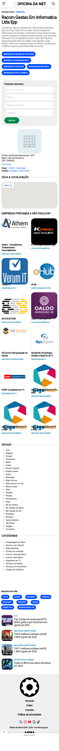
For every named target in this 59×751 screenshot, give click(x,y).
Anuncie (29, 700)
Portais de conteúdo (14, 551)
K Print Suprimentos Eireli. (43, 244)
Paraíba (9, 492)
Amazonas (10, 459)
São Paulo (6, 164)
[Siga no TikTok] (38, 722)
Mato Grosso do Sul (14, 483)
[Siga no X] (21, 722)
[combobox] (29, 97)
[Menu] (5, 4)
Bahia (8, 462)
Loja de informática (14, 557)
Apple (5, 597)
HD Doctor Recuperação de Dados (15, 354)
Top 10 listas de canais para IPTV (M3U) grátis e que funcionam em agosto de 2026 (30, 622)
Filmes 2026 (7, 607)
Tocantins (10, 529)
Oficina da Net (8, 12)
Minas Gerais (11, 486)
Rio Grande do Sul (13, 511)
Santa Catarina (12, 520)
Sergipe (9, 526)
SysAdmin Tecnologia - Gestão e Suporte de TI (42, 354)
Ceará (8, 465)
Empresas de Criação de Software (19, 54)
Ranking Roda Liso (26, 607)
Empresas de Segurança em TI (16, 60)
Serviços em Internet (15, 545)
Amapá (9, 456)
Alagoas (9, 453)
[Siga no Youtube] (29, 722)
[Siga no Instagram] (25, 722)
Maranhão (10, 477)
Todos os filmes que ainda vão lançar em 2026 (32, 664)
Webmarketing (12, 548)
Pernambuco (11, 498)
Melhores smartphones (25, 631)
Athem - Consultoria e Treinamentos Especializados (12, 247)
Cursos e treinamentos (16, 554)
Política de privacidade (29, 714)
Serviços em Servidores (16, 566)
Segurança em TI (13, 560)
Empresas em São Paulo (39, 66)
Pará (8, 489)
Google (17, 597)
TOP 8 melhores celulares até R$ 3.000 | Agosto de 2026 (30, 635)
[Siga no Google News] (34, 722)
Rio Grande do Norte (15, 508)
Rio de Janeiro (12, 505)
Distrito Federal (12, 468)
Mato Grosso (11, 480)
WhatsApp (7, 602)
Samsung (46, 597)
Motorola (31, 597)
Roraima (9, 517)
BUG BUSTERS (9, 318)
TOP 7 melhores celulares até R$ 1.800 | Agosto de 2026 (30, 650)
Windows (22, 602)
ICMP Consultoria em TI (13, 389)
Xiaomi (35, 602)
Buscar (12, 120)
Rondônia (10, 514)
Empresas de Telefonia (14, 66)
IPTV (16, 616)
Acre (8, 450)
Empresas (20, 12)
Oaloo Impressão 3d (41, 318)
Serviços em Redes (14, 563)
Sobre (29, 705)
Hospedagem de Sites (15, 542)
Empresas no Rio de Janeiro (16, 73)
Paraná (9, 495)
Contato (29, 709)
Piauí (8, 502)
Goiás (8, 474)
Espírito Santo (12, 471)
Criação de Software (15, 569)
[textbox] (29, 97)
